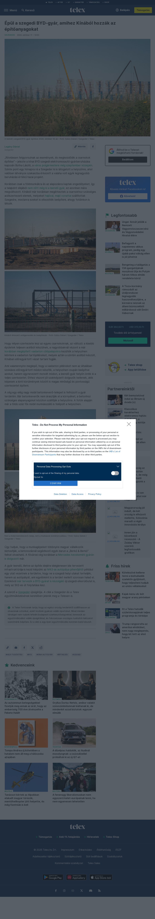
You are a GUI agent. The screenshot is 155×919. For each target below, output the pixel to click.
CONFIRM (55, 483)
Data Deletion (60, 494)
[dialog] (77, 459)
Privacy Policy (94, 494)
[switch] (115, 473)
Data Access (77, 494)
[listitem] (76, 466)
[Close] (130, 425)
